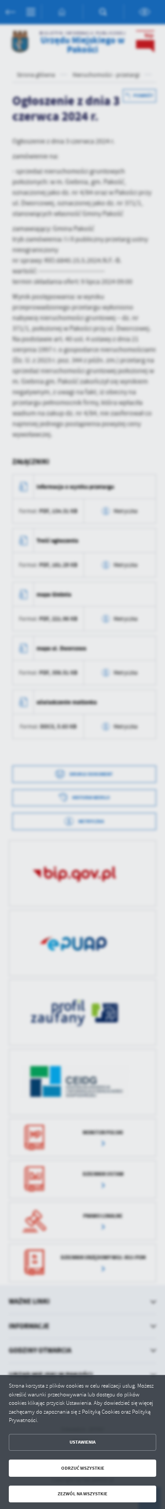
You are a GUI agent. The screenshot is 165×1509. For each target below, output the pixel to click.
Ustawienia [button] (82, 1442)
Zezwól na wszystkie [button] (82, 1493)
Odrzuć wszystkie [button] (82, 1468)
